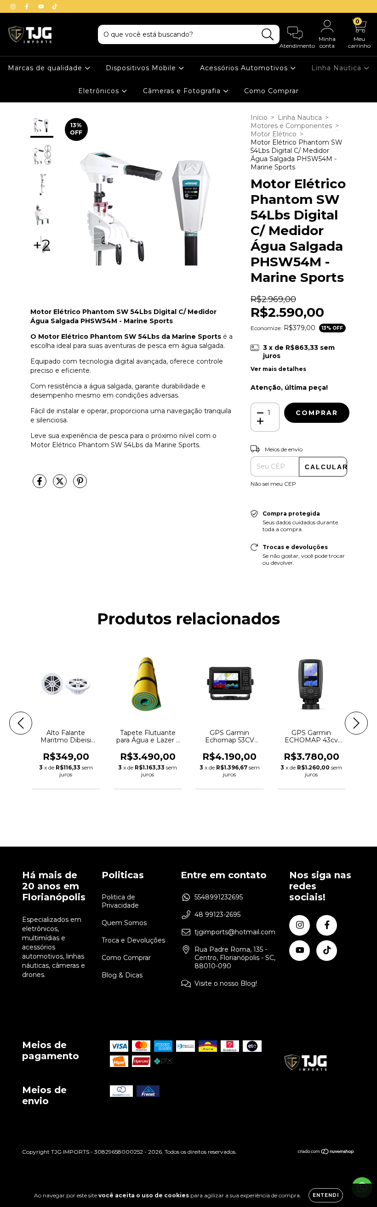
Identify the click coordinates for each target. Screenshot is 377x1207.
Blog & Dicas (122, 975)
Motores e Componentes (291, 126)
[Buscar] (268, 34)
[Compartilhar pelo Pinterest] (80, 485)
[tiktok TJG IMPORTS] (55, 6)
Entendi (326, 1195)
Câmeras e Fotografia (183, 91)
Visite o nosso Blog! (225, 983)
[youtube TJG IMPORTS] (42, 6)
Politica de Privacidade (120, 901)
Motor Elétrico (274, 134)
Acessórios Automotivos (245, 68)
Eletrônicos (99, 91)
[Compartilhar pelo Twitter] (61, 485)
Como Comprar (271, 91)
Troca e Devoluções (133, 940)
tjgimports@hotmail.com (234, 932)
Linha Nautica (337, 68)
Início (259, 117)
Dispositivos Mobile (142, 68)
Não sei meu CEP (273, 483)
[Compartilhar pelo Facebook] (40, 485)
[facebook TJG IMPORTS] (27, 6)
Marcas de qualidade (46, 68)
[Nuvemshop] (326, 1152)
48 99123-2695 (217, 914)
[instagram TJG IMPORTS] (14, 6)
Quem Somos (124, 923)
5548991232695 (218, 897)
